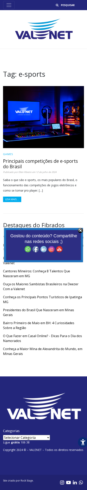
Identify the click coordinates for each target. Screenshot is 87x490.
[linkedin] (75, 482)
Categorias (11, 431)
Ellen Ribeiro (25, 172)
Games (8, 154)
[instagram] (62, 482)
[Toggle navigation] (9, 5)
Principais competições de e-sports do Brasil (40, 164)
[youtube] (68, 482)
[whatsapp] (81, 482)
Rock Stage (27, 480)
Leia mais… (12, 199)
